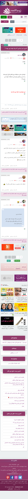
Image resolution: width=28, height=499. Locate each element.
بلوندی (20, 178)
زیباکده (25, 35)
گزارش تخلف (4, 108)
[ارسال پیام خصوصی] (24, 58)
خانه (25, 17)
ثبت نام (24, 267)
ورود (10, 17)
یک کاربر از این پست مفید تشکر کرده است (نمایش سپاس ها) (14, 194)
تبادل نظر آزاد (19, 35)
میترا (21, 142)
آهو (21, 202)
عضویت (3, 17)
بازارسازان (10, 489)
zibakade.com (19, 487)
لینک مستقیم (13, 108)
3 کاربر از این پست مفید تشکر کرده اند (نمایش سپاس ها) (14, 113)
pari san (20, 55)
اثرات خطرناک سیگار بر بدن (14, 363)
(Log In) (18, 268)
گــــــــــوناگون (11, 35)
